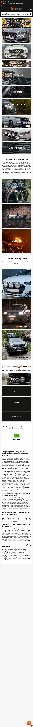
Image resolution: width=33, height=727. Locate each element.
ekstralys (20, 458)
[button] (29, 9)
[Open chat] (29, 723)
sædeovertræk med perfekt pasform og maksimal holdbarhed (15, 557)
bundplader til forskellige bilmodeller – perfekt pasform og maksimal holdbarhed (16, 539)
